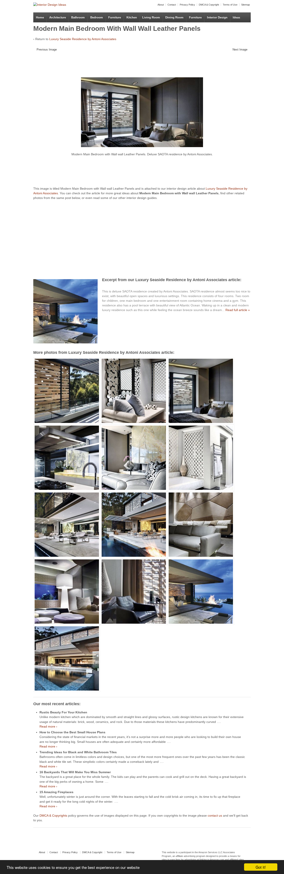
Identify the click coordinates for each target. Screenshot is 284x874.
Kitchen (131, 17)
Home (40, 17)
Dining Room (174, 17)
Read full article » (237, 310)
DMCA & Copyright (209, 4)
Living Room (151, 17)
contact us (215, 815)
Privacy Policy (187, 4)
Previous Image (47, 49)
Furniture (114, 17)
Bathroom (78, 17)
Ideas (236, 17)
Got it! (261, 867)
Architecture (57, 17)
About (161, 4)
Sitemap (245, 4)
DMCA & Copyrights (53, 815)
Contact (172, 4)
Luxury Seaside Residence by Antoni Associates (82, 39)
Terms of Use (230, 4)
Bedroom (96, 17)
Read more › (48, 726)
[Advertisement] (138, 66)
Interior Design (217, 17)
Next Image (240, 49)
